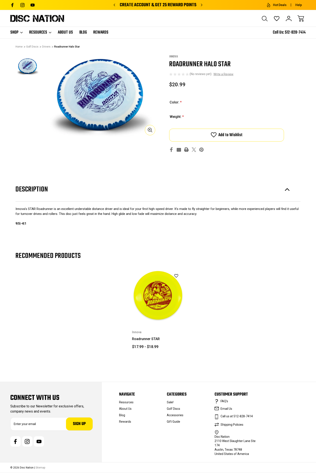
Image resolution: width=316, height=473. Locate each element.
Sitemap (40, 467)
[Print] (186, 149)
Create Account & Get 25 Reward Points (158, 5)
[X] (194, 149)
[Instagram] (22, 5)
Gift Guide (173, 421)
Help (298, 5)
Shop (14, 32)
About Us (65, 32)
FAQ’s (224, 401)
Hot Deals (280, 5)
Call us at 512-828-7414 (237, 416)
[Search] (265, 18)
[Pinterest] (201, 149)
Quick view (165, 283)
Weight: (177, 117)
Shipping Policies (232, 424)
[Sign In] (289, 18)
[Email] (179, 149)
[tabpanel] (27, 66)
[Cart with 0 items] (301, 18)
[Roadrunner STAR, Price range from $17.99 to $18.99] (158, 295)
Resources (38, 32)
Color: (176, 102)
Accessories (175, 415)
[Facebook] (12, 5)
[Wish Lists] (277, 18)
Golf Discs (173, 408)
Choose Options (158, 311)
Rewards (100, 32)
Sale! (170, 402)
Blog (83, 32)
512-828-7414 (295, 32)
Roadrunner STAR (146, 339)
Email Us (226, 408)
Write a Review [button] (223, 74)
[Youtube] (33, 5)
